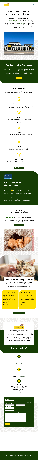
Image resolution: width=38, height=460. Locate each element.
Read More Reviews (19, 313)
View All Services (19, 168)
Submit (7, 423)
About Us (19, 78)
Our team (11, 283)
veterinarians (13, 216)
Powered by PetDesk (22, 455)
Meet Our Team (19, 225)
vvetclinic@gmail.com (20, 376)
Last (26, 405)
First (15, 405)
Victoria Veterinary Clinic (9, 189)
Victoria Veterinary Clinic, (12, 20)
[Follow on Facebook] (19, 453)
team (14, 119)
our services (21, 23)
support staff (20, 216)
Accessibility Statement (19, 457)
